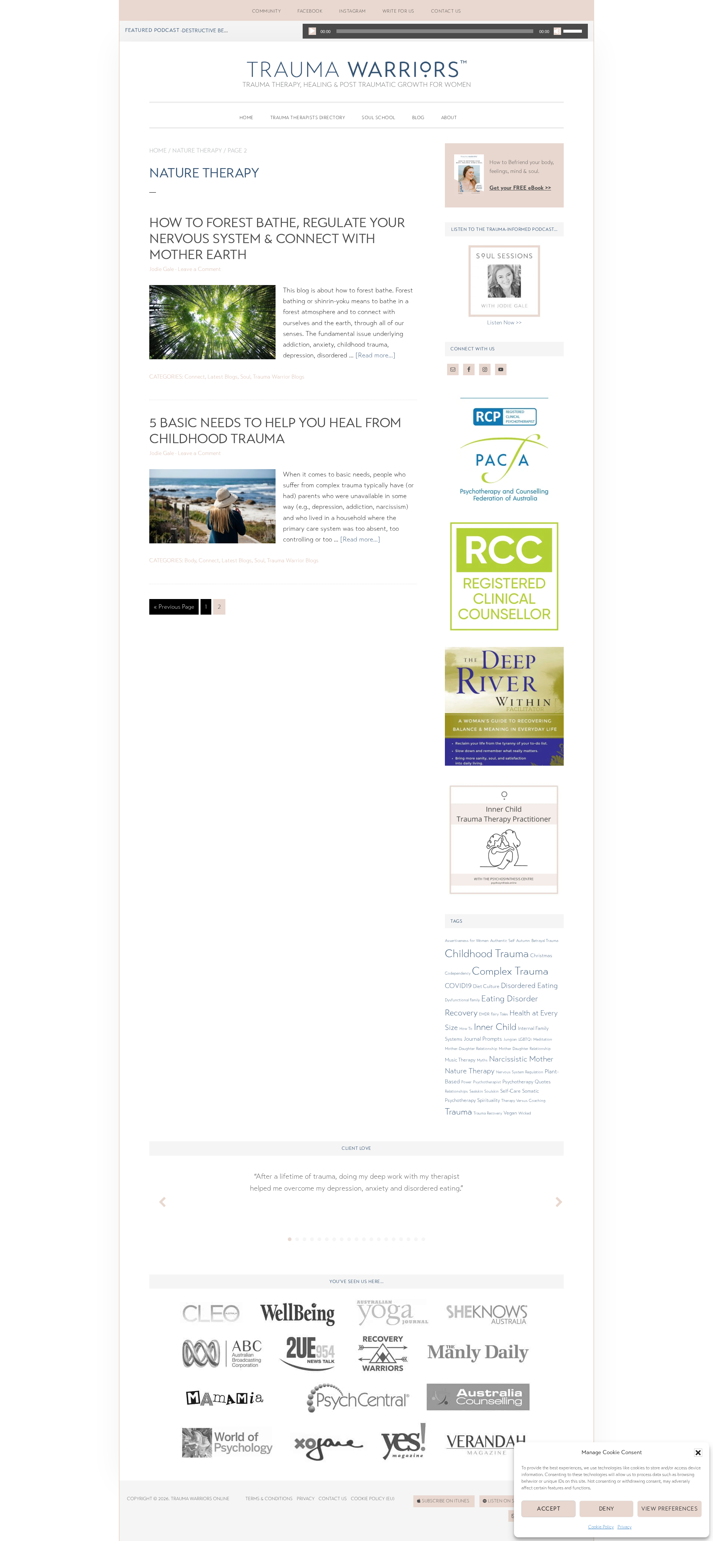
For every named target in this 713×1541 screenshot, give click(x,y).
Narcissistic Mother (521, 1059)
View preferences (669, 1508)
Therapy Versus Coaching (523, 1100)
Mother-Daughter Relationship (471, 1048)
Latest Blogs (223, 376)
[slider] (573, 30)
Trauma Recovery (487, 1113)
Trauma (458, 1111)
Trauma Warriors (356, 69)
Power (466, 1082)
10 (356, 1239)
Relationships (456, 1091)
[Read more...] (375, 355)
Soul (245, 376)
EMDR (484, 1014)
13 (379, 1239)
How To (465, 1028)
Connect (195, 376)
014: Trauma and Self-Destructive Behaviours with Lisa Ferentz (183, 30)
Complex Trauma (510, 971)
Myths (482, 1060)
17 (408, 1239)
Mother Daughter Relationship (525, 1048)
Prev (159, 1200)
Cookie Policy (601, 1526)
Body (190, 560)
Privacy (625, 1526)
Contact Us (333, 1498)
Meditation (542, 1039)
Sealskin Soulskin (484, 1091)
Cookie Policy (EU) (372, 1498)
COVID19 (458, 986)
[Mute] (557, 31)
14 (386, 1239)
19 (423, 1239)
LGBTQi (525, 1039)
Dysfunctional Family (462, 1000)
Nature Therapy (197, 150)
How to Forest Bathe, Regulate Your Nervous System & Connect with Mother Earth (277, 239)
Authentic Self (502, 940)
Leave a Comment (199, 269)
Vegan (510, 1113)
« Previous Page (174, 609)
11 (364, 1239)
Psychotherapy (517, 1082)
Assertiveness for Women (467, 940)
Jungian (510, 1039)
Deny (606, 1508)
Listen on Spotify (508, 1501)
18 (416, 1239)
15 (393, 1239)
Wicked (524, 1113)
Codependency (458, 973)
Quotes (543, 1082)
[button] (698, 1452)
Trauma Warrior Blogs (279, 376)
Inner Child (495, 1027)
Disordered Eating (529, 985)
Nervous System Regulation (519, 1072)
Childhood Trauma (487, 953)
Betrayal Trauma (544, 940)
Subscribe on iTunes (445, 1501)
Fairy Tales (499, 1014)
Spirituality (488, 1100)
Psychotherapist (487, 1082)
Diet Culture (486, 986)
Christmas (541, 956)
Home (158, 150)
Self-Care (510, 1091)
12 (371, 1239)
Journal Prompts (483, 1038)
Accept (548, 1508)
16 (401, 1239)
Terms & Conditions (269, 1498)
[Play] (312, 31)
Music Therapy (460, 1060)
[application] (445, 31)
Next (554, 1200)
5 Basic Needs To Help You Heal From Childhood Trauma (275, 431)
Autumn (523, 940)
